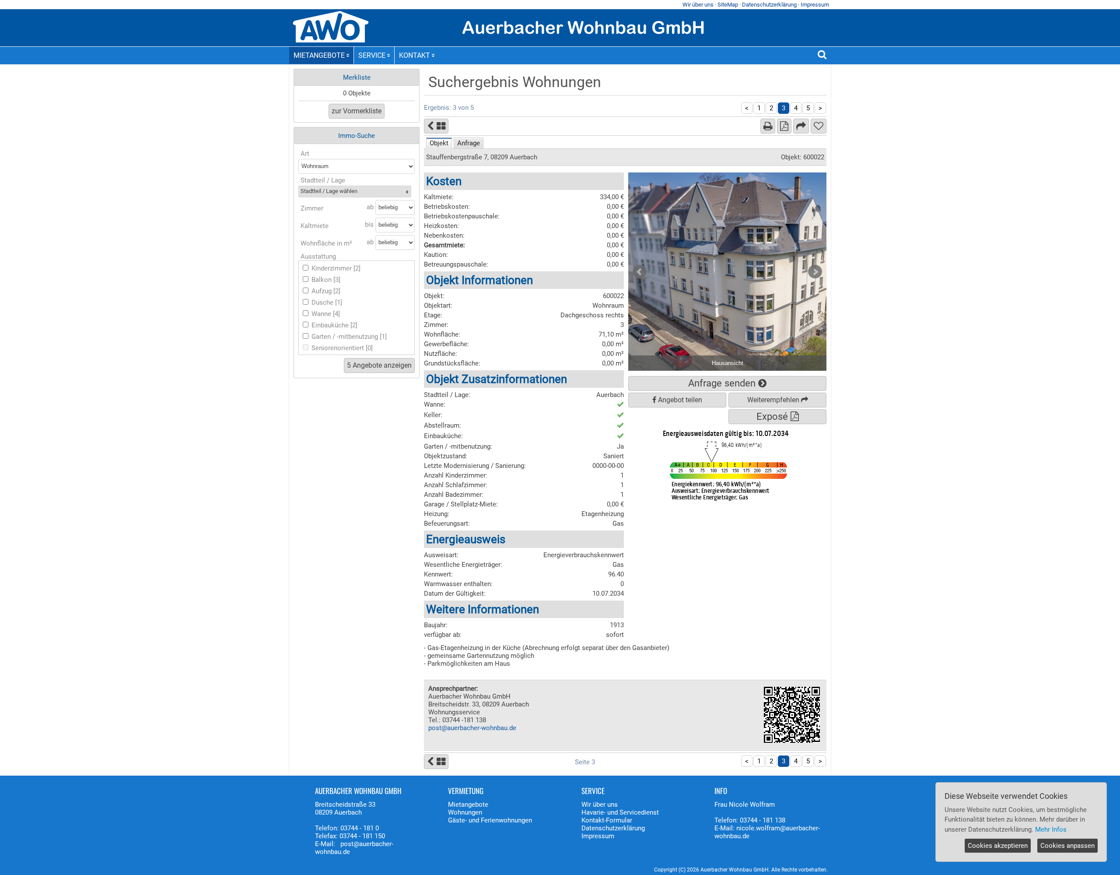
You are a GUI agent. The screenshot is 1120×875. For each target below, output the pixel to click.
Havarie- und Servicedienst (620, 812)
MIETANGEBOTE (319, 55)
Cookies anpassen (1067, 846)
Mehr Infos (1051, 829)
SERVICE (371, 55)
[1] (338, 302)
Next (815, 272)
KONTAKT (414, 55)
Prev (640, 272)
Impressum (815, 4)
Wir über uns (698, 4)
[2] (357, 268)
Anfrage (468, 143)
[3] (336, 280)
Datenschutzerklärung (769, 4)
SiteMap (728, 4)
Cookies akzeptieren (998, 846)
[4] (336, 314)
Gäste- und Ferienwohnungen (490, 820)
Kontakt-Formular (606, 820)
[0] (369, 348)
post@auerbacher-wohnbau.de (472, 728)
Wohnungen (465, 812)
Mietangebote (468, 804)
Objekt (439, 143)
